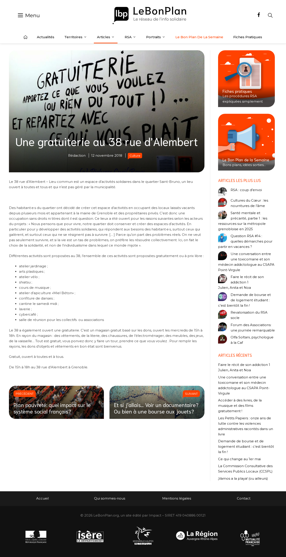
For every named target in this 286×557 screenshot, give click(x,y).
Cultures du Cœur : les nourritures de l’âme (249, 203)
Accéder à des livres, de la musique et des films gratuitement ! (240, 405)
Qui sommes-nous (109, 498)
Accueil (25, 37)
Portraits (153, 37)
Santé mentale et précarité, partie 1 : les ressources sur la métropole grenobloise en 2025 (242, 221)
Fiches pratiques (247, 37)
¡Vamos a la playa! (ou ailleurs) (243, 478)
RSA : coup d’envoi (246, 190)
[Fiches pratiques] (246, 78)
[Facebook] (258, 15)
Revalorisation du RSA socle (249, 315)
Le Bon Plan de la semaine (199, 37)
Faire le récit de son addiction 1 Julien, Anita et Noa (241, 282)
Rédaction (77, 155)
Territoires (73, 37)
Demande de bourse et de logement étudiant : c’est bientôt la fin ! (244, 300)
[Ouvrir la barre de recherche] (270, 15)
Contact (243, 498)
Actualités (45, 37)
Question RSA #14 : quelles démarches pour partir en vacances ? (245, 241)
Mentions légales (176, 498)
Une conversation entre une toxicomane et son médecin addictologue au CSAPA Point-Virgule (246, 262)
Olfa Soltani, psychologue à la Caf (252, 340)
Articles (103, 37)
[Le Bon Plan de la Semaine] (246, 142)
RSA (128, 37)
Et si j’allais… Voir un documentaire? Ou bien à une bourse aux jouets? (156, 408)
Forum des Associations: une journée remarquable (253, 327)
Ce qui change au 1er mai (239, 459)
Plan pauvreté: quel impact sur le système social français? (52, 408)
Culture (135, 155)
